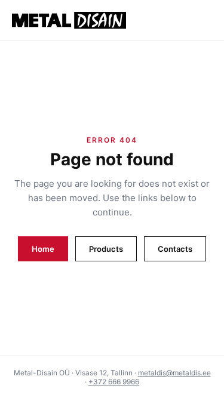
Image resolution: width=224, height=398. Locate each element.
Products (106, 249)
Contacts (175, 249)
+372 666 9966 (113, 381)
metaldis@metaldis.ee (174, 372)
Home (43, 249)
